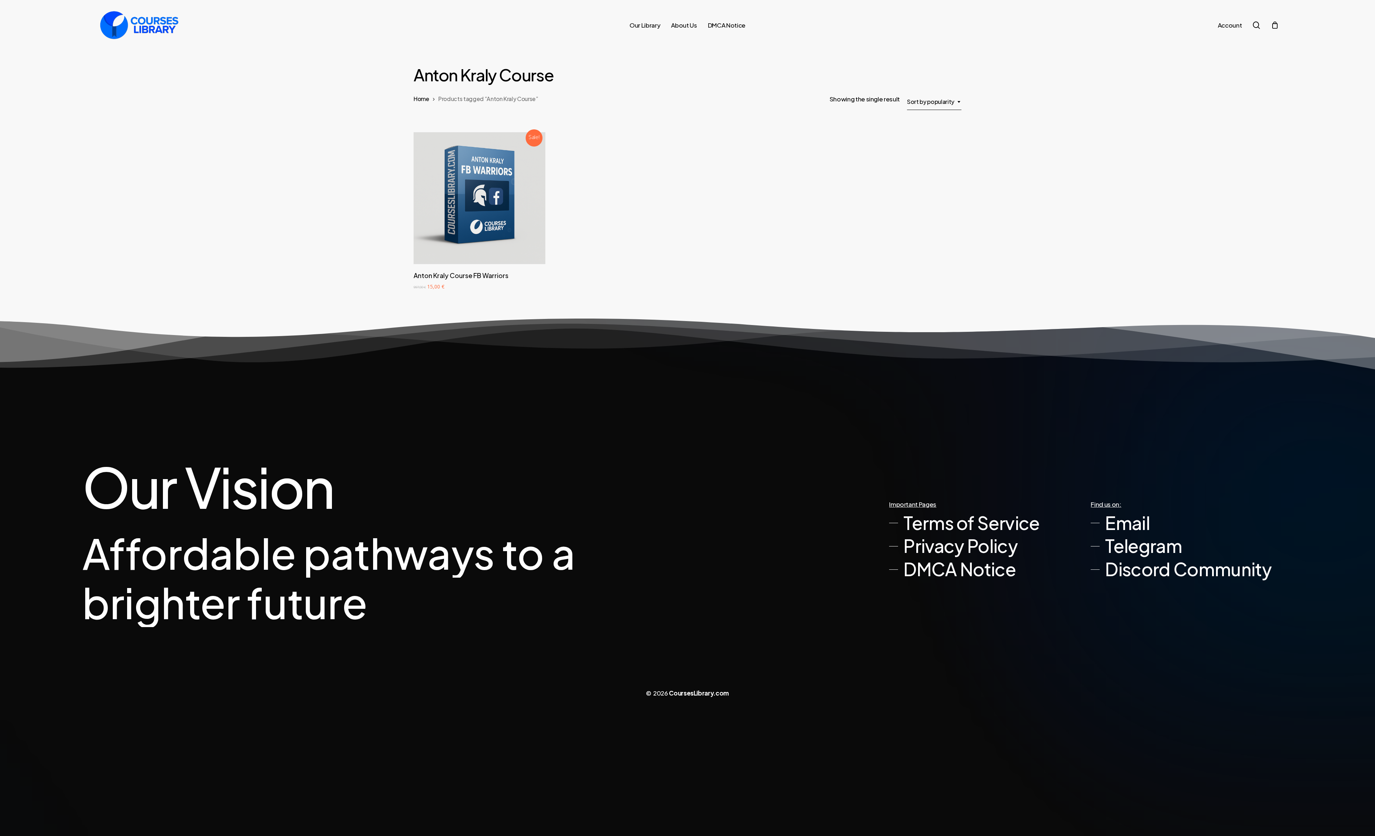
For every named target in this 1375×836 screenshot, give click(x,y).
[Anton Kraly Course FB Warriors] (479, 198)
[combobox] (934, 102)
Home (421, 98)
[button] (964, 523)
